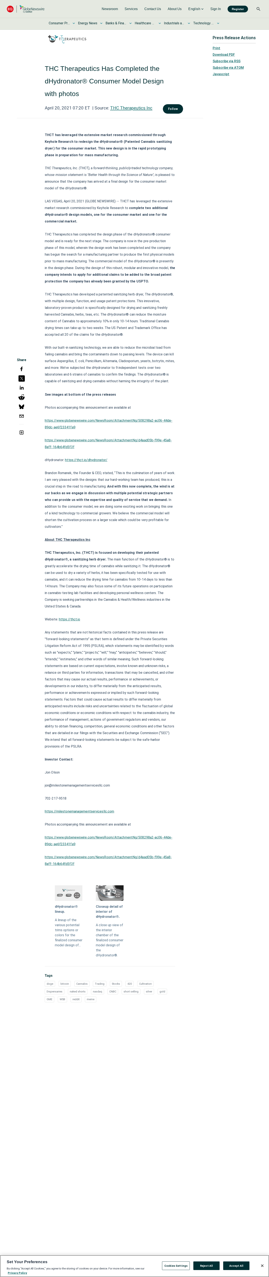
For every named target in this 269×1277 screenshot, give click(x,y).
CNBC (112, 991)
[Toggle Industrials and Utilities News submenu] (189, 23)
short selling (131, 991)
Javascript (221, 74)
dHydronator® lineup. (66, 909)
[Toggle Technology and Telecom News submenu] (218, 23)
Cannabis (82, 983)
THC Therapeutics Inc (131, 108)
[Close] (262, 1265)
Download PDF (224, 55)
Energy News (87, 23)
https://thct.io (69, 619)
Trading (99, 983)
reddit (76, 999)
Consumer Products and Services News (59, 23)
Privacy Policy (17, 1272)
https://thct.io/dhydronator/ (86, 460)
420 (129, 983)
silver (149, 991)
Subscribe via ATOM (228, 68)
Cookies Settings (175, 1265)
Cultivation (145, 983)
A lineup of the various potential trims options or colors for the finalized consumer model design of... (68, 932)
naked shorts (78, 991)
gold (162, 991)
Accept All (236, 1265)
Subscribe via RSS (226, 61)
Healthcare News (145, 23)
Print (216, 48)
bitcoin (65, 983)
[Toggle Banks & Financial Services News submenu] (130, 23)
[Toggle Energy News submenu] (101, 23)
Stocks (116, 983)
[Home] (26, 9)
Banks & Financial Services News (116, 23)
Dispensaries (54, 991)
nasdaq (97, 991)
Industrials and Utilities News (174, 23)
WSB (62, 999)
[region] (134, 1266)
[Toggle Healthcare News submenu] (160, 23)
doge (50, 983)
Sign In (215, 9)
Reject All (206, 1265)
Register (238, 9)
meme (90, 999)
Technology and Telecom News (203, 23)
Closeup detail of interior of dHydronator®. (109, 912)
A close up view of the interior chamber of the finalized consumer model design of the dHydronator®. (109, 940)
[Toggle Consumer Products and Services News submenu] (74, 23)
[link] (110, 9)
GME (49, 999)
